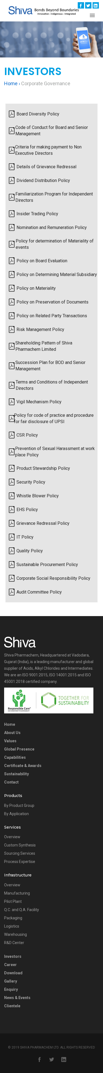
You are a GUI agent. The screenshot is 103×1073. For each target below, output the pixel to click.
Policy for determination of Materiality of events (55, 244)
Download (13, 973)
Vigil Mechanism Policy (39, 401)
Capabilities (15, 757)
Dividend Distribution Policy (43, 180)
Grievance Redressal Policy (42, 523)
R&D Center (14, 942)
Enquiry (11, 989)
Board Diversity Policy (37, 114)
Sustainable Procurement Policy (47, 564)
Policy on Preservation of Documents (52, 302)
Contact (11, 782)
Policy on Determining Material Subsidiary (56, 274)
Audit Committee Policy (39, 592)
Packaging (13, 918)
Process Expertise (19, 861)
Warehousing (15, 934)
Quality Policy (29, 550)
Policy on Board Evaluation (41, 260)
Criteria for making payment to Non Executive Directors (48, 150)
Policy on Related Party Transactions (51, 315)
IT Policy (25, 537)
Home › (12, 83)
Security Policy (30, 482)
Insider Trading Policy (37, 213)
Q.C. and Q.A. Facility (21, 910)
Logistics (11, 926)
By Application (16, 814)
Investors (12, 956)
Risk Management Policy (40, 329)
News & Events (17, 997)
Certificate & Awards (22, 765)
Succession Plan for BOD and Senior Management (50, 365)
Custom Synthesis (20, 845)
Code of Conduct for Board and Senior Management (51, 130)
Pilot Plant (13, 901)
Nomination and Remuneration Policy (51, 227)
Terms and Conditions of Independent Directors (52, 385)
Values (10, 741)
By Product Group (19, 805)
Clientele (12, 1006)
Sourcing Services (19, 853)
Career (10, 964)
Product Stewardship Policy (43, 468)
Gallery (10, 981)
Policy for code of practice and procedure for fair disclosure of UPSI (54, 418)
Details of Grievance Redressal (46, 166)
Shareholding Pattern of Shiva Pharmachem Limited (43, 346)
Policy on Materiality (36, 288)
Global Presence (19, 749)
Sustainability (16, 774)
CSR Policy (27, 435)
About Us (12, 732)
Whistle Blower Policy (37, 495)
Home (9, 724)
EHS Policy (27, 509)
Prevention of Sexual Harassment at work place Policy (55, 451)
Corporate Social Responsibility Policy (53, 578)
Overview (12, 837)
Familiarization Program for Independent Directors (54, 197)
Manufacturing (17, 893)
